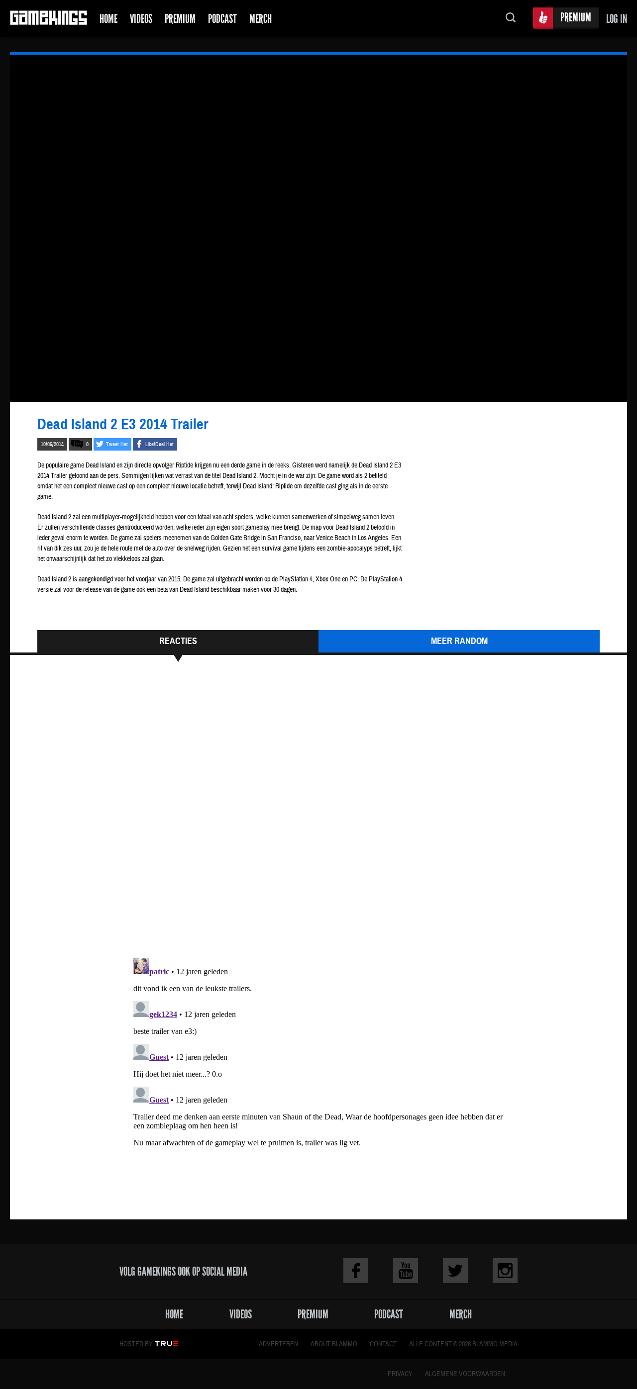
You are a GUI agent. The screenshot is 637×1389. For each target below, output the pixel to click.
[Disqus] (318, 814)
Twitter (455, 1270)
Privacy (400, 1374)
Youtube (405, 1270)
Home (108, 18)
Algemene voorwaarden (465, 1374)
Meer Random (459, 641)
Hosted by (136, 1344)
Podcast (222, 18)
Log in (616, 18)
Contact (383, 1344)
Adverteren (278, 1344)
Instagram (505, 1270)
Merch (260, 18)
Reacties (178, 641)
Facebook (355, 1270)
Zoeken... (511, 18)
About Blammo (334, 1344)
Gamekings (48, 18)
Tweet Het (117, 444)
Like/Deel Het (159, 444)
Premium (180, 18)
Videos (141, 18)
